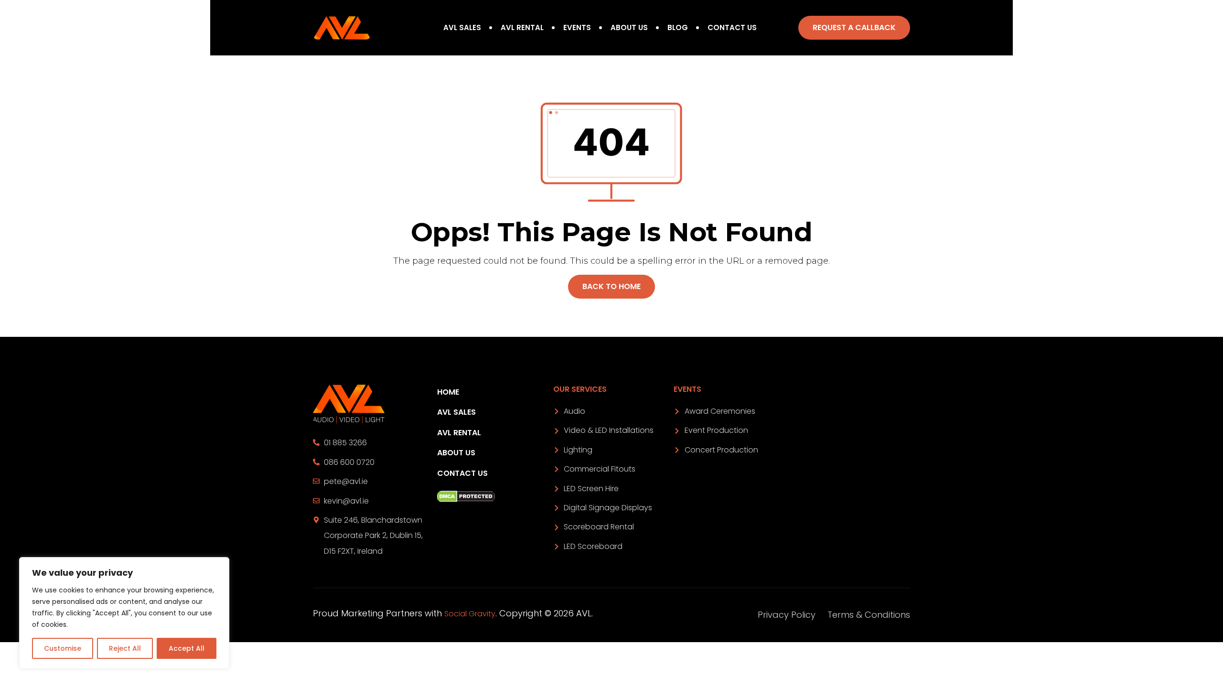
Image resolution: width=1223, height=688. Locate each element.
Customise (62, 648)
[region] (124, 613)
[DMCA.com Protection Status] (492, 496)
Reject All (125, 648)
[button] (854, 28)
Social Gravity (469, 613)
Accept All (186, 648)
